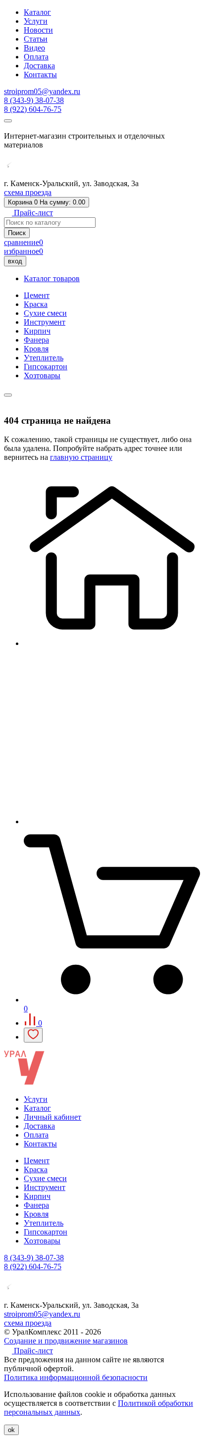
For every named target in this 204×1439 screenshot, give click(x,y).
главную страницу (81, 457)
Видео (34, 48)
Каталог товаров (52, 278)
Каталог (37, 12)
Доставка (39, 65)
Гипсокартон (45, 366)
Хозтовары (42, 375)
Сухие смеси (45, 313)
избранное (23, 251)
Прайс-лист (32, 212)
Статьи (36, 39)
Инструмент (44, 322)
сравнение (23, 242)
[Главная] (112, 643)
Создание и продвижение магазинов (66, 1341)
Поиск (17, 233)
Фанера (36, 340)
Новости (38, 30)
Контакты (40, 74)
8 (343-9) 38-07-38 (34, 100)
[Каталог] (112, 821)
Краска (36, 304)
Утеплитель (43, 357)
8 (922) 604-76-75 (32, 109)
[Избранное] (33, 1035)
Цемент (37, 295)
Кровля (36, 349)
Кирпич (37, 331)
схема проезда (27, 192)
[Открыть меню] (8, 120)
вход (15, 261)
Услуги (36, 21)
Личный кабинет (52, 1117)
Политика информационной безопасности (76, 1377)
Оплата (36, 56)
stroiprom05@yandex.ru (42, 91)
